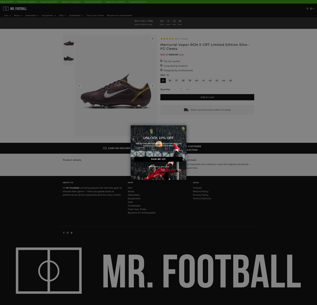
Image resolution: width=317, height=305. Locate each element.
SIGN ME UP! (158, 159)
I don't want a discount (158, 167)
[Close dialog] (183, 128)
